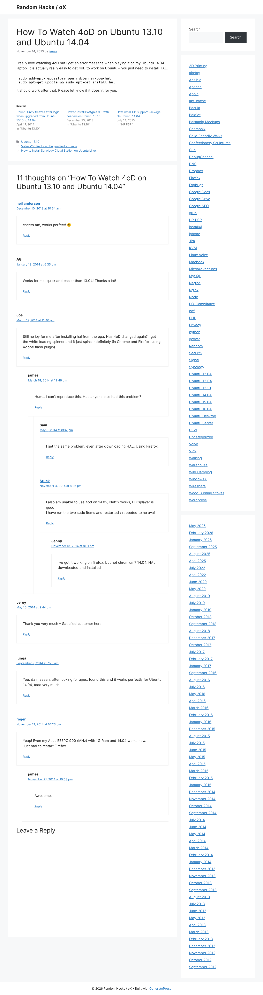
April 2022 (197, 575)
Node (193, 297)
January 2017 (200, 666)
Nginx (193, 290)
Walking (195, 458)
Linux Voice (198, 255)
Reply (26, 235)
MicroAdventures (203, 269)
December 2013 (202, 869)
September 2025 (203, 547)
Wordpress (198, 500)
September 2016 (203, 673)
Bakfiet (195, 115)
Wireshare (197, 486)
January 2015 (200, 785)
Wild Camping (200, 472)
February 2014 (201, 855)
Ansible (195, 80)
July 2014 (197, 820)
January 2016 (200, 722)
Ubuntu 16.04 (200, 409)
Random (196, 346)
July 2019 (197, 603)
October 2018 (200, 617)
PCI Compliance (202, 304)
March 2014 (199, 848)
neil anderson (28, 203)
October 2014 (200, 806)
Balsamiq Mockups (204, 122)
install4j (195, 227)
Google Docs (199, 192)
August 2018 (199, 631)
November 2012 (202, 953)
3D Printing (198, 66)
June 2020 (198, 582)
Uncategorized (201, 437)
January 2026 (200, 540)
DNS (192, 164)
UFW (193, 430)
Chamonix (197, 129)
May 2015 (197, 757)
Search (195, 29)
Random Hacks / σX (41, 7)
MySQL (195, 276)
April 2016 (197, 701)
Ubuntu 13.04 (200, 381)
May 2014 (197, 834)
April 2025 (197, 561)
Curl (192, 150)
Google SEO (199, 206)
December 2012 (202, 946)
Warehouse (198, 465)
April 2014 (197, 841)
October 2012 (200, 960)
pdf (192, 311)
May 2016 (197, 694)
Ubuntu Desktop (202, 416)
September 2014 (203, 813)
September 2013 (203, 890)
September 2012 (202, 967)
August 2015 (199, 736)
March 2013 (199, 932)
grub (193, 213)
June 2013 (197, 911)
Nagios (195, 283)
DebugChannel (201, 157)
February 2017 (201, 659)
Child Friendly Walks (205, 136)
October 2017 (200, 645)
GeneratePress (160, 988)
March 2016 (199, 708)
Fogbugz (196, 185)
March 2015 (198, 771)
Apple (193, 94)
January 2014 (200, 862)
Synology (196, 367)
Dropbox (196, 171)
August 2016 (199, 680)
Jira (192, 241)
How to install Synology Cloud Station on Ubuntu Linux (59, 150)
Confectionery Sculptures (210, 143)
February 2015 (201, 778)
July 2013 (197, 904)
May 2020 (197, 589)
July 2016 (197, 687)
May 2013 (197, 918)
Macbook (196, 262)
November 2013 (202, 876)
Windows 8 (198, 479)
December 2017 (202, 638)
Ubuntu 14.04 (200, 395)
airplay (194, 73)
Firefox (194, 178)
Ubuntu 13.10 (30, 141)
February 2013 (201, 939)
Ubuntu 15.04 (200, 402)
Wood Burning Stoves (206, 493)
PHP (192, 318)
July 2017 (197, 652)
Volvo (193, 444)
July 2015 (197, 743)
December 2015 (202, 729)
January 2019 (200, 610)
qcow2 (194, 339)
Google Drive (199, 199)
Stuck (45, 481)
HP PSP (195, 220)
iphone (194, 234)
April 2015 (197, 764)
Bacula (194, 108)
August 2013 (199, 897)
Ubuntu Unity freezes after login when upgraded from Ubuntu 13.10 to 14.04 (37, 116)
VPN (192, 451)
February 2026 (201, 533)
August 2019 (199, 596)
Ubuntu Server (201, 423)
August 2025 (199, 554)
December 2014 (202, 792)
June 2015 (197, 750)
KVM (193, 248)
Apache (195, 87)
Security (195, 353)
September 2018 (202, 624)
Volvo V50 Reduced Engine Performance (49, 146)
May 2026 (197, 526)
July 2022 (197, 568)
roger (21, 719)
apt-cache (197, 101)
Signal (194, 360)
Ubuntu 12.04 (200, 374)
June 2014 (197, 827)
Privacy (195, 325)
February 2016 (201, 715)
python (194, 332)
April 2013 (197, 925)
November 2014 (202, 799)
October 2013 (200, 883)
